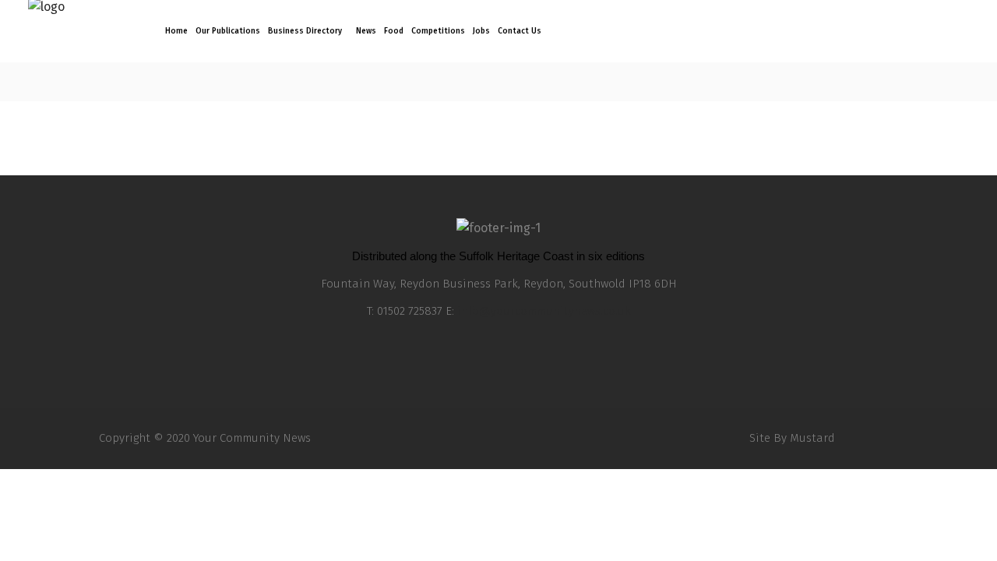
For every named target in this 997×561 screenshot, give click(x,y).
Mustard (812, 438)
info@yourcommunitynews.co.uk (544, 311)
